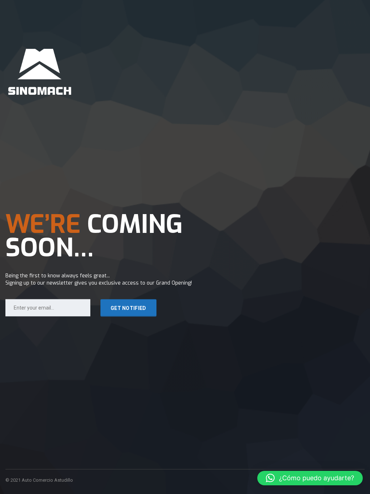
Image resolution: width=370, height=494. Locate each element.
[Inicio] (39, 71)
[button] (310, 478)
